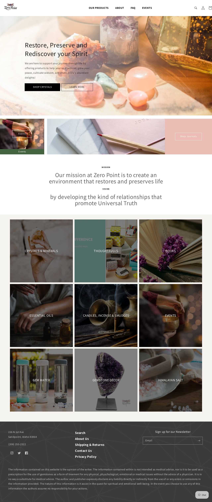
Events (147, 8)
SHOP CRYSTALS (42, 86)
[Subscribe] (199, 440)
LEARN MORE (77, 86)
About (119, 8)
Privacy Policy (85, 456)
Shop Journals (188, 136)
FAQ (133, 8)
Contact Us (83, 451)
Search (80, 433)
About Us (82, 439)
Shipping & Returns (89, 445)
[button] (195, 8)
